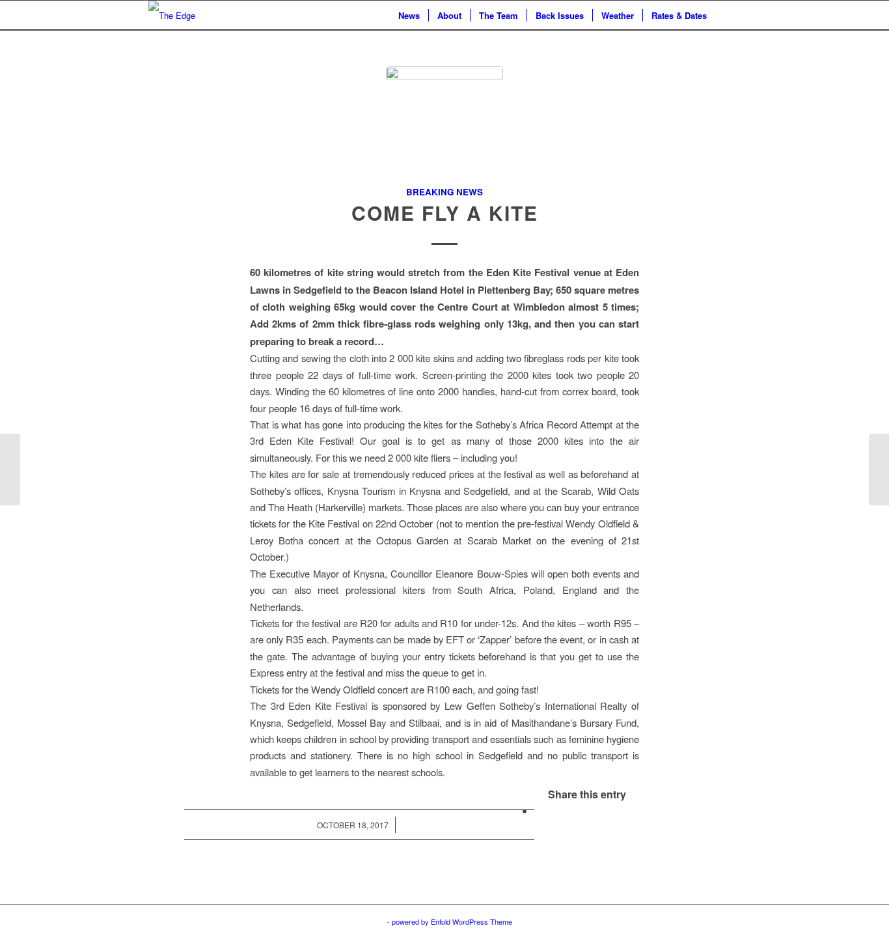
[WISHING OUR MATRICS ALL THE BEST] (10, 469)
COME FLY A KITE (444, 213)
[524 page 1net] (444, 125)
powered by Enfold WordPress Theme (452, 921)
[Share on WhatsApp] (538, 810)
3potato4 (371, 921)
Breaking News (444, 192)
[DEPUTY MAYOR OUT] (879, 469)
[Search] (728, 15)
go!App (338, 921)
